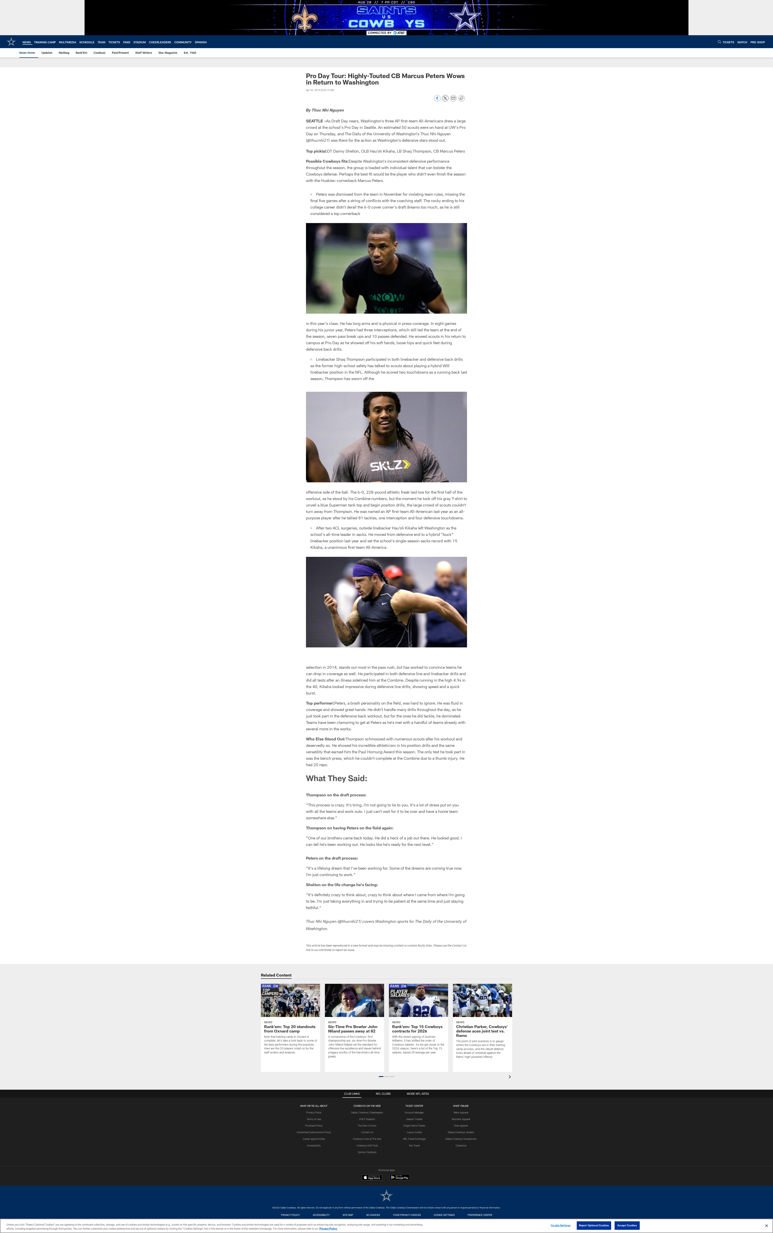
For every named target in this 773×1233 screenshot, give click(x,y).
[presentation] (510, 1077)
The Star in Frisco (367, 1125)
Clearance (461, 1145)
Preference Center (480, 1214)
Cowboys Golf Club (367, 1145)
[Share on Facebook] (437, 100)
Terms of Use (314, 1119)
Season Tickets (414, 1119)
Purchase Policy (313, 1125)
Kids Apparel (461, 1125)
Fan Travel (414, 1145)
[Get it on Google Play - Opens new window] (399, 1179)
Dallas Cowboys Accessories (460, 1138)
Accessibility (314, 1145)
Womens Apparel (461, 1119)
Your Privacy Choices (407, 1214)
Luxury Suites (414, 1132)
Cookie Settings (444, 1214)
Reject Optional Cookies (594, 1225)
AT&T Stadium (367, 1119)
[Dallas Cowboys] (386, 1196)
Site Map (348, 1214)
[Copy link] (461, 98)
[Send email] (453, 100)
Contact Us (367, 1132)
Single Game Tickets (414, 1125)
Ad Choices (373, 1214)
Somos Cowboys (367, 1152)
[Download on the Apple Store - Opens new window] (372, 1177)
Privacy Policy (313, 1112)
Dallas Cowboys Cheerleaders (367, 1112)
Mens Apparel (461, 1112)
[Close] (766, 1225)
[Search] (719, 41)
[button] (381, 1076)
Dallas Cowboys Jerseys (461, 1132)
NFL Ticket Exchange (414, 1138)
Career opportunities (314, 1138)
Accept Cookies (627, 1225)
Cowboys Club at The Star (367, 1138)
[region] (386, 1226)
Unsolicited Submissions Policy (314, 1132)
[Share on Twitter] (445, 100)
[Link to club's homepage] (11, 42)
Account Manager (414, 1112)
